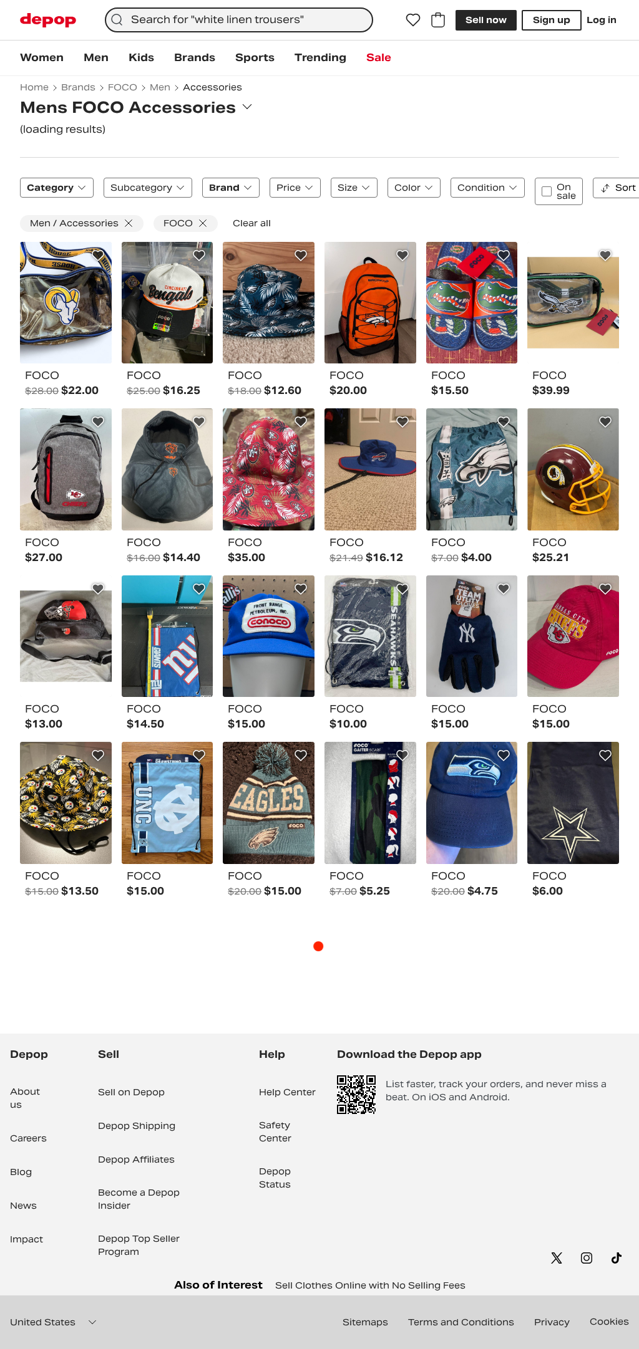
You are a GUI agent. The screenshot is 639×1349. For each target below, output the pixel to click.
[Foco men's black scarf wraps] (167, 469)
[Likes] (413, 20)
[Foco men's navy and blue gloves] (472, 636)
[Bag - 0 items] (438, 20)
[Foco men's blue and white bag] (167, 803)
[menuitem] (42, 58)
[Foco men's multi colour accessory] (472, 303)
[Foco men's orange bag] (370, 303)
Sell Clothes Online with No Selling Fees (370, 1285)
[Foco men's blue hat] (269, 636)
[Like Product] (98, 255)
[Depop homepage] (48, 20)
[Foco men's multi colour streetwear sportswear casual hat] (472, 803)
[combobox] (239, 19)
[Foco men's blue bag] (167, 636)
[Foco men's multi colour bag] (66, 303)
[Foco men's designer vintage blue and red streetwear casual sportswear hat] (370, 469)
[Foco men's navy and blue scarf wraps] (573, 803)
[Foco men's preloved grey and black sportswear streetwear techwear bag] (66, 469)
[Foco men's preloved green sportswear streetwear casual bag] (573, 303)
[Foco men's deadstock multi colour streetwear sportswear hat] (167, 303)
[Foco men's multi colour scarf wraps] (370, 803)
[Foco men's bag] (370, 636)
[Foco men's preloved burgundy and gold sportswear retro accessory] (573, 469)
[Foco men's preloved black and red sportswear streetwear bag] (66, 636)
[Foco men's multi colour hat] (269, 303)
